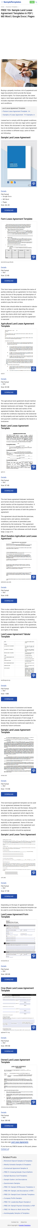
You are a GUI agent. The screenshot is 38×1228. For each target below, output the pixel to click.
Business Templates (12, 7)
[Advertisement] (19, 38)
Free (32, 2)
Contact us (5, 1149)
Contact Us (14, 1222)
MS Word (6, 199)
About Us (24, 1222)
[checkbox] (2, 2)
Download (9, 210)
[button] (36, 2)
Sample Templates (24, 1225)
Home (2, 7)
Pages (5, 202)
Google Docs (7, 196)
